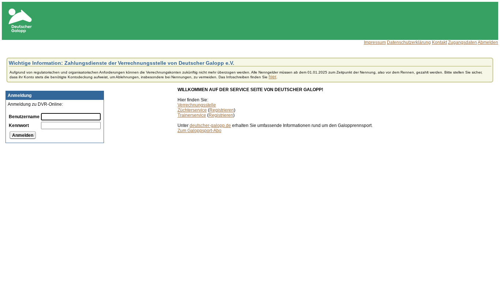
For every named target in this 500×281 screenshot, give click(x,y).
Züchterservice (192, 110)
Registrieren (221, 110)
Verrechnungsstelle (197, 105)
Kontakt (439, 42)
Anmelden (22, 135)
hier (272, 76)
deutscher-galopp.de (210, 125)
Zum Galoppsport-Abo (199, 130)
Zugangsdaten (462, 42)
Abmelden (488, 42)
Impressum (375, 42)
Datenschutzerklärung (409, 42)
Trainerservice (192, 115)
